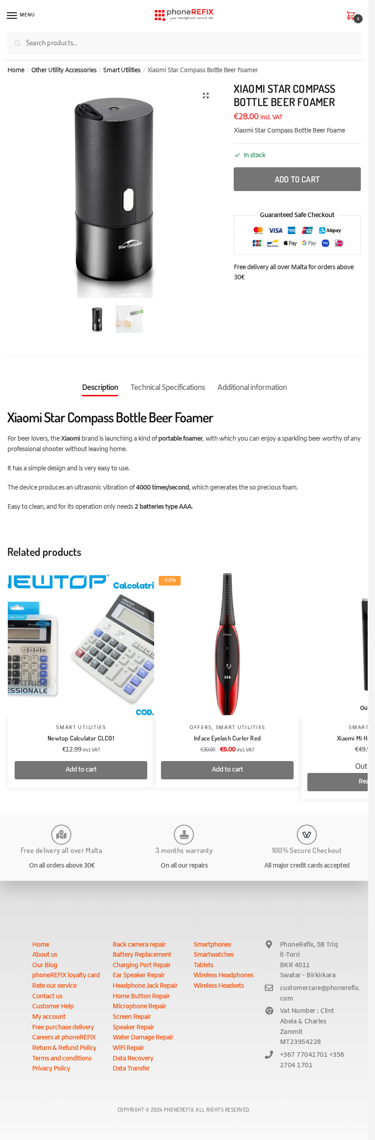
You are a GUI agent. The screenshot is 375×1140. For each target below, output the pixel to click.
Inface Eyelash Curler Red (227, 738)
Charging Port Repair (141, 965)
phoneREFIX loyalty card (66, 975)
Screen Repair (131, 1017)
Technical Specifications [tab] (167, 388)
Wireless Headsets (218, 986)
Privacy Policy (51, 1069)
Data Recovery (132, 1059)
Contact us (47, 996)
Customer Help (53, 1006)
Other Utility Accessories (63, 70)
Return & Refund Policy (64, 1048)
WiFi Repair (128, 1048)
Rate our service (54, 986)
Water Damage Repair (142, 1037)
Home (15, 70)
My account (48, 1017)
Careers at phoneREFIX (64, 1037)
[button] (205, 95)
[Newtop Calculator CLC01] (81, 644)
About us (44, 955)
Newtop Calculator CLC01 (81, 738)
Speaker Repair (133, 1027)
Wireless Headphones (223, 975)
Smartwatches (213, 955)
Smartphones (212, 945)
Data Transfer (131, 1069)
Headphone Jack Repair (144, 986)
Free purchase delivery (63, 1027)
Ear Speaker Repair (138, 975)
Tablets (203, 965)
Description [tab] (100, 388)
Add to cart (297, 179)
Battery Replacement (141, 955)
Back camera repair (139, 945)
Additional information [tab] (252, 388)
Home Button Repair (141, 996)
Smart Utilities (121, 70)
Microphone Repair (139, 1006)
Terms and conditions (61, 1059)
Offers (200, 727)
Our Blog (44, 965)
